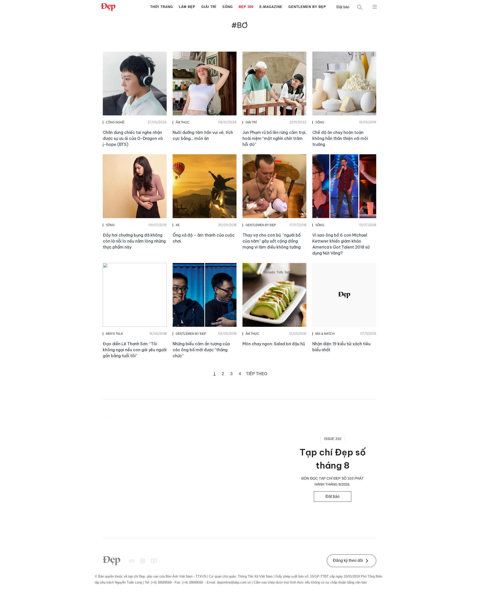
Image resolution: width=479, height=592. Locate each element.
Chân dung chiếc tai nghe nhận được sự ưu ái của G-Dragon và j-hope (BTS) (133, 138)
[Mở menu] (374, 6)
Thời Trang (161, 7)
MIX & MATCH (325, 333)
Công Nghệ (115, 122)
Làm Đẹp (187, 7)
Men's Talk (114, 333)
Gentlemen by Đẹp (307, 7)
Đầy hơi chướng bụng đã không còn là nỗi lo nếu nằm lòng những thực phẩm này (134, 241)
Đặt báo (343, 7)
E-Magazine (270, 7)
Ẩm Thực (183, 122)
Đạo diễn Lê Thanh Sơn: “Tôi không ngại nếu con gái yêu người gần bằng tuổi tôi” (135, 349)
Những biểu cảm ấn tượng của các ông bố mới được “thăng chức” (201, 349)
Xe (178, 225)
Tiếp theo (256, 374)
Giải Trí (208, 7)
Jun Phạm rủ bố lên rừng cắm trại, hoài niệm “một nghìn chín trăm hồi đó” (274, 138)
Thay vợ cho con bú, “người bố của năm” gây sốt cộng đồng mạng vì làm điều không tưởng (271, 241)
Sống (227, 7)
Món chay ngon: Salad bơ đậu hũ (273, 343)
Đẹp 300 (246, 7)
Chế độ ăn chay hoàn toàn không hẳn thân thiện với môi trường (340, 138)
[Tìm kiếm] (360, 7)
